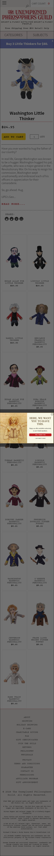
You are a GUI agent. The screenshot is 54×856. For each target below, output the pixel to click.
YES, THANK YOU (40, 434)
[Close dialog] (52, 414)
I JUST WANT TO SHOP (40, 438)
